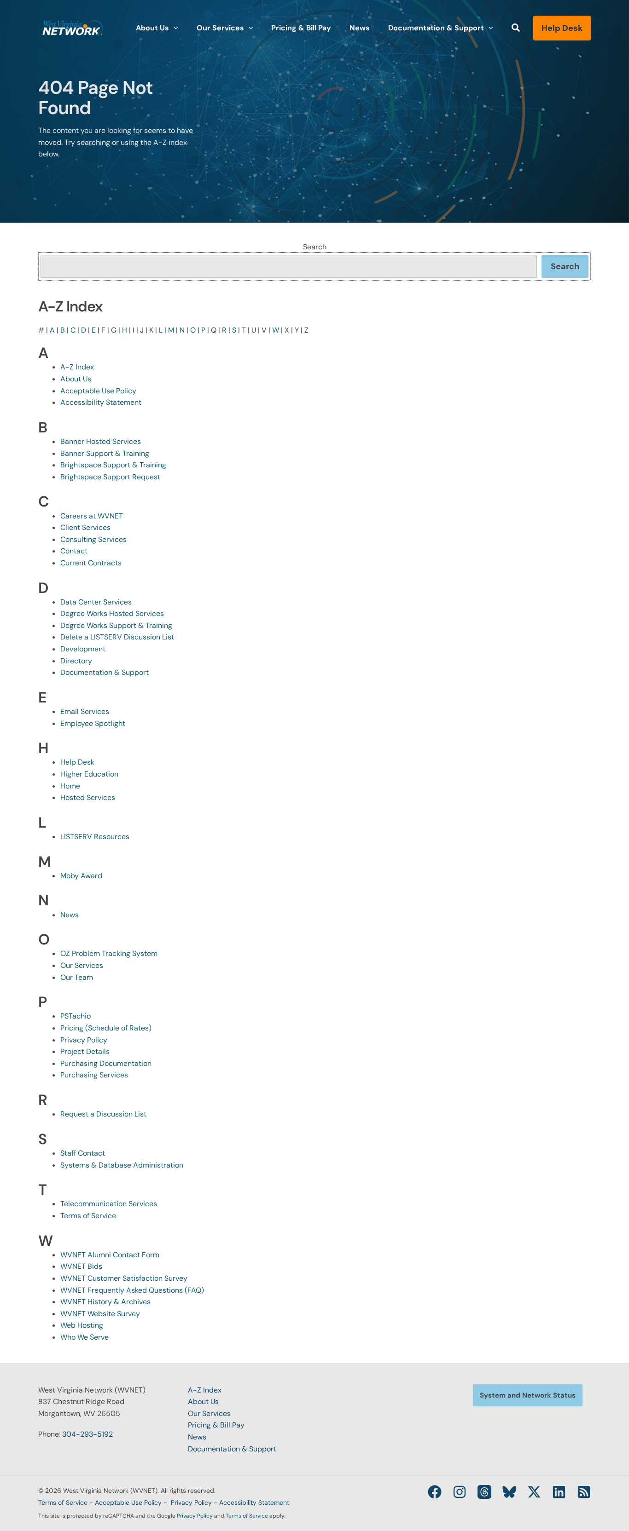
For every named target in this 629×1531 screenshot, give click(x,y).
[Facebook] (435, 1492)
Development (82, 649)
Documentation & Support (104, 672)
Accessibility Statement (100, 402)
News (69, 915)
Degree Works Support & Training (116, 625)
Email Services (84, 711)
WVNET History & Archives (105, 1302)
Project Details (85, 1051)
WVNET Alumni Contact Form (109, 1255)
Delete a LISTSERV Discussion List (117, 637)
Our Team (76, 977)
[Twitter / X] (534, 1492)
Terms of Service (88, 1215)
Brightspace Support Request (110, 477)
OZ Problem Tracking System (108, 953)
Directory (76, 661)
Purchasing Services (94, 1075)
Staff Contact (82, 1153)
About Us (75, 379)
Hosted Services (87, 797)
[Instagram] (459, 1492)
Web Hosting (81, 1325)
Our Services (81, 965)
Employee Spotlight (92, 723)
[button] (173, 28)
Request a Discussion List (103, 1114)
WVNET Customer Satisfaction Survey (123, 1278)
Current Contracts (91, 563)
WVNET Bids (81, 1266)
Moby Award (81, 876)
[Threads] (484, 1492)
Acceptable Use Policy (98, 391)
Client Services (85, 527)
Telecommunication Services (108, 1204)
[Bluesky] (509, 1492)
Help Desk (77, 762)
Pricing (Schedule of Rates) (105, 1028)
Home (70, 786)
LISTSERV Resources (94, 836)
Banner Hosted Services (100, 441)
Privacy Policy (83, 1040)
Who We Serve (84, 1337)
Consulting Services (93, 539)
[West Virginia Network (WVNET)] (72, 27)
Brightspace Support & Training (113, 465)
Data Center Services (96, 602)
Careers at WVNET (91, 516)
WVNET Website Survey (100, 1313)
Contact (73, 551)
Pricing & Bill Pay (216, 1425)
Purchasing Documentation (105, 1063)
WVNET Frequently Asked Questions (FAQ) (132, 1290)
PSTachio (75, 1016)
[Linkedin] (559, 1492)
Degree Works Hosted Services (112, 613)
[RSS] (584, 1492)
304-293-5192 (87, 1434)
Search (314, 247)
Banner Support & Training (104, 453)
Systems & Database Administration (121, 1165)
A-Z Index (77, 367)
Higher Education (89, 774)
